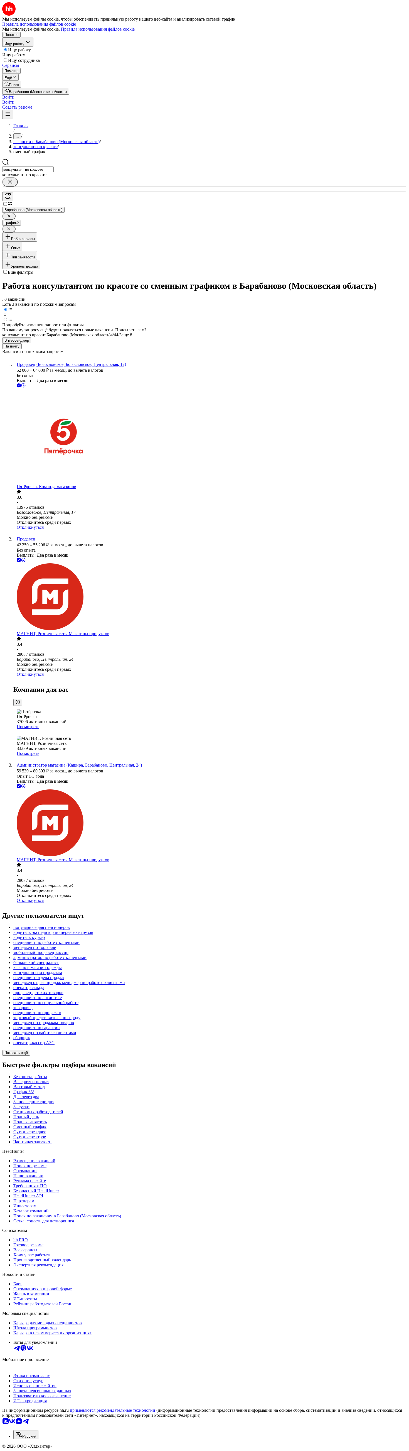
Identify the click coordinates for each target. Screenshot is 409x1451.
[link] (11, 84)
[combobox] (28, 169)
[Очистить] (10, 182)
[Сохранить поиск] (7, 196)
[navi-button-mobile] (7, 114)
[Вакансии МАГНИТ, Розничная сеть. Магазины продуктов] (210, 597)
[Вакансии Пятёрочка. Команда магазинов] (210, 436)
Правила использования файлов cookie (98, 29)
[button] (8, 97)
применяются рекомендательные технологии (112, 1410)
